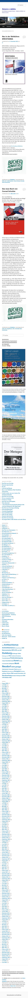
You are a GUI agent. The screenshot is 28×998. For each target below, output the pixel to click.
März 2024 (4, 731)
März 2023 (4, 750)
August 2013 (5, 939)
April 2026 (4, 690)
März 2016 (4, 888)
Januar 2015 (5, 911)
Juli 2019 (4, 823)
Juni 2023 (4, 745)
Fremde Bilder (5, 558)
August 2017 (5, 860)
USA (14, 328)
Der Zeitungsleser (6, 549)
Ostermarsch (5, 669)
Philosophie (11, 669)
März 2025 (4, 711)
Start (3, 26)
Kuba (12, 661)
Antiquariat (4, 528)
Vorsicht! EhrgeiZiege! (7, 511)
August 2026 (5, 683)
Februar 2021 (5, 791)
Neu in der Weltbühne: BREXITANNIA (11, 37)
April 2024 (4, 729)
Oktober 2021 (5, 778)
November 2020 (5, 796)
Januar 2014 (5, 931)
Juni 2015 (4, 903)
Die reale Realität (6, 554)
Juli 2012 (4, 960)
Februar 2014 (5, 929)
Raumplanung (11, 671)
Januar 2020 (5, 813)
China (3, 328)
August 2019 (5, 821)
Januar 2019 (5, 832)
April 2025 (4, 709)
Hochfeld (8, 661)
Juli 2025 (4, 704)
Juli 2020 (4, 803)
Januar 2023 (5, 754)
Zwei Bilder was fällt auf (8, 605)
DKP (3, 618)
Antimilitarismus (8, 648)
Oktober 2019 (5, 818)
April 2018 (4, 847)
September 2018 (6, 839)
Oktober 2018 (5, 837)
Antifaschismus (11, 644)
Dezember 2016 (5, 873)
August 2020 (5, 801)
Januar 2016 (5, 891)
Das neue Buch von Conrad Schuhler (10, 190)
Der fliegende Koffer (7, 541)
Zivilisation (4, 604)
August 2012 (5, 959)
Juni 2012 (4, 962)
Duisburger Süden (16, 653)
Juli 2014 (4, 921)
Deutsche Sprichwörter (7, 485)
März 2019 (4, 829)
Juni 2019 (4, 824)
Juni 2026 (4, 686)
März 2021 (4, 790)
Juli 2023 (4, 744)
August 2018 (5, 841)
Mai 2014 (4, 924)
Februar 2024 (5, 732)
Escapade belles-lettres (7, 619)
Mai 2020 (4, 806)
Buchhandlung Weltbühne (16, 146)
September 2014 (6, 918)
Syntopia (14, 675)
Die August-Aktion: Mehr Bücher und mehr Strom (14, 519)
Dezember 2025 (5, 696)
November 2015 (5, 895)
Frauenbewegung (6, 658)
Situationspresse (6, 584)
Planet (15, 669)
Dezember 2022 (5, 755)
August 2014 (5, 919)
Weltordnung (5, 595)
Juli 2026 (4, 685)
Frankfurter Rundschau (16, 656)
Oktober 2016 (5, 877)
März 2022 (4, 770)
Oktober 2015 (5, 896)
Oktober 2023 (5, 739)
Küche (20, 661)
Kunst (16, 660)
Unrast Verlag (17, 181)
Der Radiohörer (5, 546)
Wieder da (4, 638)
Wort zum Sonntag (6, 597)
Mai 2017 (4, 865)
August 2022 (5, 762)
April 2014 (4, 926)
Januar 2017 (5, 872)
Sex (12, 673)
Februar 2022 (5, 772)
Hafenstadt (4, 621)
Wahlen (7, 677)
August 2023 (5, 742)
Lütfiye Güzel (5, 624)
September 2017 (6, 859)
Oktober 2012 (5, 956)
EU (5, 181)
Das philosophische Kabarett (9, 533)
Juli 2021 (4, 783)
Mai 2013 (4, 944)
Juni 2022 (4, 765)
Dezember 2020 (5, 795)
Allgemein (4, 526)
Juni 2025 (4, 706)
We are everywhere (6, 592)
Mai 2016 (4, 885)
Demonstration (6, 650)
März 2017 (4, 868)
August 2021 (5, 782)
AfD (3, 645)
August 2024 (5, 722)
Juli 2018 (4, 842)
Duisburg (7, 653)
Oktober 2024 (5, 719)
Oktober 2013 (5, 936)
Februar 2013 (5, 949)
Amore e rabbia (9, 9)
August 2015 (5, 900)
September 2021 (6, 780)
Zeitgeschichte (5, 602)
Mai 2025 (4, 708)
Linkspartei (11, 663)
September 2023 (6, 741)
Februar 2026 (5, 693)
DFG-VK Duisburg (6, 616)
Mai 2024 (4, 727)
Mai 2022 (4, 767)
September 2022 (6, 760)
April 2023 (4, 749)
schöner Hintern (6, 673)
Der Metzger (5, 545)
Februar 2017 (5, 870)
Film (10, 656)
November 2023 (5, 737)
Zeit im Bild (5, 599)
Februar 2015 (5, 910)
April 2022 (4, 768)
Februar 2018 (5, 850)
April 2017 (4, 867)
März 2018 (4, 849)
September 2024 (6, 721)
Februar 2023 (5, 752)
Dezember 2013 (5, 933)
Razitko (4, 581)
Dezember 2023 (5, 736)
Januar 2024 (5, 734)
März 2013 (4, 947)
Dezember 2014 (5, 913)
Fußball (3, 661)
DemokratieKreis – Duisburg (9, 614)
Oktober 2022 (5, 759)
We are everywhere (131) (8, 498)
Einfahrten (4, 556)
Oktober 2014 (5, 916)
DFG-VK (14, 650)
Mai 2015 (4, 905)
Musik (17, 663)
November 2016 (5, 875)
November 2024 (5, 718)
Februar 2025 (5, 713)
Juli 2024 (4, 724)
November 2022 (5, 757)
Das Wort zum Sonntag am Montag (10, 508)
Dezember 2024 (5, 716)
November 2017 (5, 855)
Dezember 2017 (5, 854)
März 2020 (4, 809)
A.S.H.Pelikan (5, 611)
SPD (25, 673)
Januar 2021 (5, 793)
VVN (3, 677)
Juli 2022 (4, 763)
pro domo (4, 579)
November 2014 (5, 914)
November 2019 (5, 816)
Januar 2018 (5, 852)
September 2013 (6, 937)
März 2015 (4, 908)
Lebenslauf (4, 569)
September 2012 (6, 957)
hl (2, 42)
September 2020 (6, 800)
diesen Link (13, 986)
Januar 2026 (5, 695)
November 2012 (5, 954)
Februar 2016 (5, 890)
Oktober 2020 (5, 798)
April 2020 (4, 808)
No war (3, 486)
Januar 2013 (5, 951)
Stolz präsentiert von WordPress (14, 995)
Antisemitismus (18, 648)
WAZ (10, 677)
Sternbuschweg (7, 675)
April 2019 (4, 827)
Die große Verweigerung (8, 553)
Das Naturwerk (5, 531)
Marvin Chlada (5, 626)
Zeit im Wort (5, 600)
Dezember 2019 (5, 814)
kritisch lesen (5, 622)
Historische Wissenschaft (8, 563)
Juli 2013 (4, 941)
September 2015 (6, 898)
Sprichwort (4, 586)
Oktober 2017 (5, 857)
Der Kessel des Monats (7, 543)
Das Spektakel (5, 535)
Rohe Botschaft (5, 503)
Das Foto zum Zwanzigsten (8, 501)
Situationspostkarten (7, 582)
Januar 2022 (5, 773)
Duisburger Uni (5, 656)
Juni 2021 (4, 785)
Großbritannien (10, 181)
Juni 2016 (4, 883)
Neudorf (6, 666)
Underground (19, 675)
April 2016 (4, 887)
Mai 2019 (4, 826)
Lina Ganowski (5, 663)
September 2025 (6, 701)
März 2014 (4, 928)
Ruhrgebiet (17, 671)
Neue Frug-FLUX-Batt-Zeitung (9, 574)
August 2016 (5, 880)
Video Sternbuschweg (7, 589)
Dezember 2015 (5, 893)
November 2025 (5, 698)
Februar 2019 (5, 831)
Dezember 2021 (5, 775)
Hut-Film (4, 564)
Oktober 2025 (5, 700)
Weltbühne (12, 179)
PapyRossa (9, 328)
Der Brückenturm (6, 633)
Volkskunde (5, 590)
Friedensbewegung (16, 658)
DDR (23, 648)
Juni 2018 (4, 844)
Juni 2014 (4, 923)
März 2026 (4, 691)
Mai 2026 (4, 688)
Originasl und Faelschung (8, 577)
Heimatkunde (5, 561)
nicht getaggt (16, 667)
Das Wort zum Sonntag (7, 483)
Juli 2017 (4, 862)
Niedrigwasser (5, 631)
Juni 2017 (4, 864)
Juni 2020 (4, 805)
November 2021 (5, 777)
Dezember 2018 (5, 834)
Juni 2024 (4, 726)
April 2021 (4, 788)
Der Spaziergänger (6, 548)
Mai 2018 (4, 846)
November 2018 (5, 836)
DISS (3, 181)
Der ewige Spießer (6, 538)
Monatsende (5, 572)
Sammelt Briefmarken (7, 509)
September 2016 (6, 878)
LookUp (4, 571)
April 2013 (4, 946)
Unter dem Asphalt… (7, 635)
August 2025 (5, 703)
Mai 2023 (4, 747)
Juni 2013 (4, 942)
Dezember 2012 (5, 952)
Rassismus (4, 671)
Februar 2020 (5, 811)
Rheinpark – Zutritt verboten (9, 636)
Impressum (9, 26)
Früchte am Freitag (6, 499)
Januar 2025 (5, 714)
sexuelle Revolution (18, 673)
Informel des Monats (7, 488)
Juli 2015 (4, 901)
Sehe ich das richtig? (7, 514)
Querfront (19, 669)
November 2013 (5, 934)
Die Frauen (4, 551)
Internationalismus (6, 567)
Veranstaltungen (6, 587)
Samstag (23, 671)
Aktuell (3, 525)
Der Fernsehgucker (6, 540)
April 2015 (4, 906)
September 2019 (6, 819)
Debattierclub (5, 536)
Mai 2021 (4, 786)
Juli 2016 (4, 882)
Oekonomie (5, 576)
